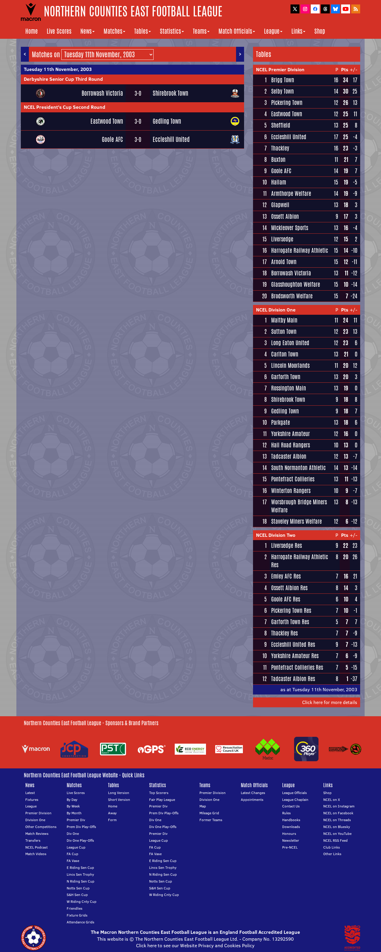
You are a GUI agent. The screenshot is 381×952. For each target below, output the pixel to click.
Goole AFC (112, 139)
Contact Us (291, 806)
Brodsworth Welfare (292, 296)
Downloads (291, 826)
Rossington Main (288, 388)
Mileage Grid (209, 812)
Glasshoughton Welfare (295, 284)
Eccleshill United (171, 139)
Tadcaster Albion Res (293, 679)
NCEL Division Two (275, 535)
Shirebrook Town (170, 93)
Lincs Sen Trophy (80, 874)
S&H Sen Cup (77, 894)
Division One (35, 819)
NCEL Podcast (36, 847)
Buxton (278, 159)
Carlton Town (284, 354)
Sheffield (280, 125)
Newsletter (290, 840)
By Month (74, 812)
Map (202, 806)
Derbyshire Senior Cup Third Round (63, 79)
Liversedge (282, 239)
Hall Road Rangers (290, 445)
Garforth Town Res (290, 622)
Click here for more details (329, 702)
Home (31, 31)
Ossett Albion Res (289, 588)
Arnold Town (283, 262)
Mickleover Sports (289, 228)
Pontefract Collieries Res (297, 667)
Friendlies (74, 908)
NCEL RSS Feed (335, 840)
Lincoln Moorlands (290, 365)
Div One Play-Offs (80, 840)
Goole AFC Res (285, 599)
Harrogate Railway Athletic (299, 250)
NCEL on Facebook (338, 812)
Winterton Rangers (290, 490)
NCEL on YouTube (337, 833)
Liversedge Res (286, 545)
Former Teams (210, 819)
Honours (289, 833)
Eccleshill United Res (293, 644)
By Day (72, 799)
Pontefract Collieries (292, 479)
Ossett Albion (285, 216)
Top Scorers (158, 792)
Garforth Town (285, 377)
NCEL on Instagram (339, 806)
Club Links (331, 847)
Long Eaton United (290, 343)
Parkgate (280, 422)
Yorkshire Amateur (290, 434)
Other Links (332, 853)
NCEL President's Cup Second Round (64, 107)
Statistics (170, 31)
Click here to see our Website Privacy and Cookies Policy (195, 945)
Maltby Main (284, 320)
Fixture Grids (77, 915)
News (86, 31)
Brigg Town (282, 80)
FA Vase (73, 860)
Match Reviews (37, 833)
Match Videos (35, 853)
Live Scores (59, 31)
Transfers (32, 840)
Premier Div (76, 819)
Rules (286, 812)
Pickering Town (286, 102)
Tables (141, 31)
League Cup (76, 847)
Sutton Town (283, 331)
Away (112, 812)
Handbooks (291, 819)
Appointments (252, 799)
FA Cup (72, 853)
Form (112, 819)
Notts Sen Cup (78, 888)
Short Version (119, 799)
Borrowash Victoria (102, 93)
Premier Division (38, 812)
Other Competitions (41, 826)
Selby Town (282, 91)
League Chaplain (295, 799)
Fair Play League (162, 799)
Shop (319, 31)
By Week (73, 806)
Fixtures (31, 799)
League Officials (294, 792)
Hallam (278, 182)
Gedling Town (167, 121)
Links (296, 31)
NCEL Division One (276, 309)
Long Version (118, 792)
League (271, 31)
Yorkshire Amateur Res (294, 656)
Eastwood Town (106, 121)
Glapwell (280, 205)
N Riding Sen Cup (80, 881)
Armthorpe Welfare (291, 193)
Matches (113, 31)
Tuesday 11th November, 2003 (58, 69)
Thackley (280, 148)
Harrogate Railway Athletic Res (299, 561)
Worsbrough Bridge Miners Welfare (299, 506)
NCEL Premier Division (280, 69)
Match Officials (235, 31)
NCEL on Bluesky (336, 826)
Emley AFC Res (286, 576)
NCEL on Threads (337, 819)
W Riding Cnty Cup (81, 901)
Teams (200, 31)
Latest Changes (253, 792)
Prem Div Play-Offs (81, 826)
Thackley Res (284, 633)
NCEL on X (331, 799)
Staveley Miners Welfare (296, 521)
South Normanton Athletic (298, 467)
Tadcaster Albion (288, 456)
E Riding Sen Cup (80, 867)
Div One (73, 833)
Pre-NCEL (290, 847)
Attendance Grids (80, 922)
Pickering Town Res (291, 610)
